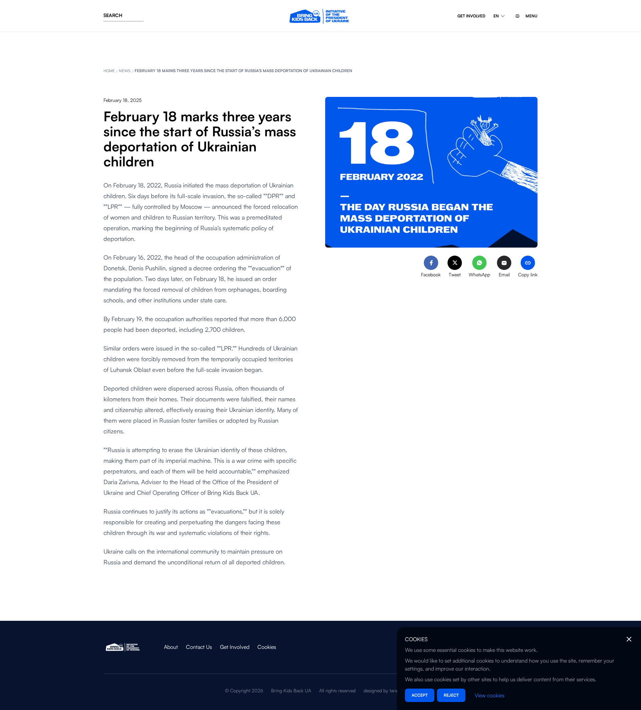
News (125, 70)
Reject (451, 695)
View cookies (489, 695)
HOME (109, 70)
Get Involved (471, 15)
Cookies (266, 647)
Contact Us (199, 647)
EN (496, 15)
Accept (420, 695)
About (171, 647)
